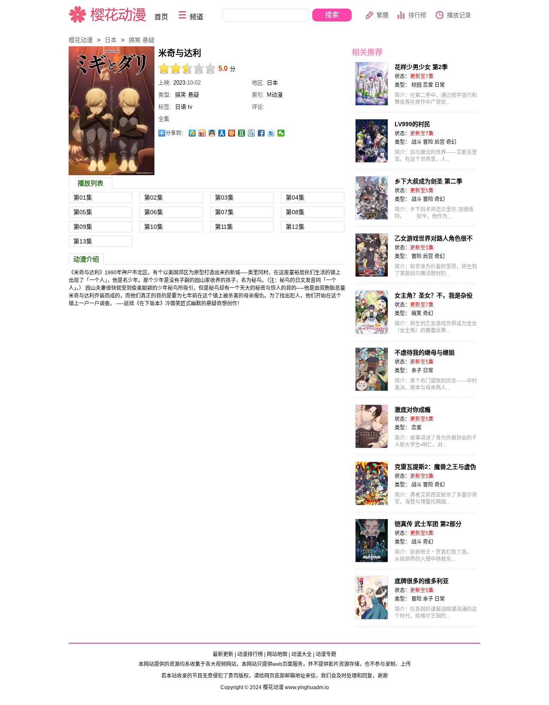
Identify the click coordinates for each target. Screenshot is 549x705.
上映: (164, 82)
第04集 (295, 197)
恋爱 (428, 85)
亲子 (416, 371)
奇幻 (451, 142)
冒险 (428, 142)
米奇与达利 (111, 110)
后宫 (439, 142)
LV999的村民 (412, 124)
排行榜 (417, 15)
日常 (439, 85)
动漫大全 (301, 654)
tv (190, 106)
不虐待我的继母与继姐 (425, 352)
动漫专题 (326, 654)
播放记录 (459, 15)
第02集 (153, 197)
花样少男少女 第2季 (421, 67)
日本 (111, 39)
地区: (258, 82)
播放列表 (90, 183)
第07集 (224, 212)
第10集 (153, 226)
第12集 (295, 226)
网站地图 (277, 654)
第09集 (82, 226)
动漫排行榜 (250, 654)
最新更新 (223, 654)
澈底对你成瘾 (413, 409)
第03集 (224, 197)
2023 (179, 82)
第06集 (153, 212)
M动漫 (275, 94)
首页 (161, 17)
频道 (196, 17)
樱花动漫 (108, 14)
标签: (164, 106)
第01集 (82, 197)
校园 (416, 85)
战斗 (416, 142)
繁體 (383, 15)
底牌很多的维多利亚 (422, 580)
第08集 (295, 212)
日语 (180, 106)
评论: (258, 106)
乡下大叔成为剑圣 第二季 (428, 181)
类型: (164, 94)
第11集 (224, 226)
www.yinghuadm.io (307, 687)
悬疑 (148, 39)
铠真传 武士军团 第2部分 (428, 523)
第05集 (82, 212)
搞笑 (135, 39)
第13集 (82, 241)
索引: (258, 94)
